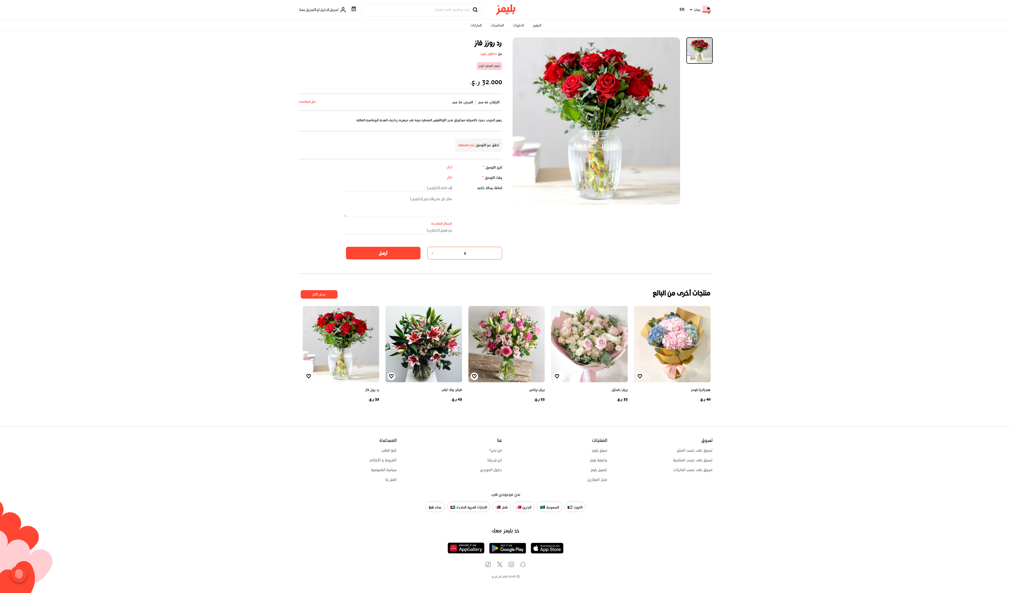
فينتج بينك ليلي (452, 389)
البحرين (527, 507)
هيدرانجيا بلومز (701, 389)
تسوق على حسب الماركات (692, 470)
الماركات (476, 25)
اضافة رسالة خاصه (489, 187)
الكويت (577, 507)
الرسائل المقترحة (441, 223)
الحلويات (518, 25)
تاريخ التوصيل (492, 167)
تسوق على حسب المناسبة (692, 460)
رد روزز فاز (372, 389)
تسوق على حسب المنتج (694, 450)
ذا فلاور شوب (488, 54)
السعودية (552, 507)
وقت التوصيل (492, 177)
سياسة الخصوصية (384, 470)
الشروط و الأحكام (383, 460)
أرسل (383, 253)
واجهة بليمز (598, 460)
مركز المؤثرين (597, 479)
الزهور (537, 25)
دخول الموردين (491, 470)
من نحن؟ (495, 450)
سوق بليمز (599, 450)
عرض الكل (319, 294)
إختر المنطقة (466, 145)
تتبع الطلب (389, 450)
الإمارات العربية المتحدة (471, 507)
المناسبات (497, 25)
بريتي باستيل (620, 389)
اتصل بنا (391, 479)
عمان (438, 507)
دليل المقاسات (307, 101)
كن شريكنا (494, 460)
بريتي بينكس (537, 389)
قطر (504, 507)
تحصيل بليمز (598, 470)
